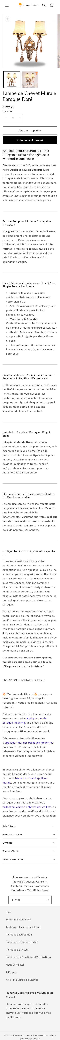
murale (7, 782)
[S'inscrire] (47, 900)
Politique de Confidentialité (22, 942)
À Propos (11, 972)
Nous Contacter (15, 964)
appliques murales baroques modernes (29, 742)
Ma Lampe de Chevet (23, 1035)
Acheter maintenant (30, 140)
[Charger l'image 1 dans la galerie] (11, 79)
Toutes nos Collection (18, 919)
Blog (8, 911)
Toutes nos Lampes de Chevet (23, 927)
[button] (7, 5)
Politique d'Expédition (19, 934)
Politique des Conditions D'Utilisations (28, 957)
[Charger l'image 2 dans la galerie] (30, 79)
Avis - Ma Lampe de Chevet (22, 979)
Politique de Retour (17, 949)
